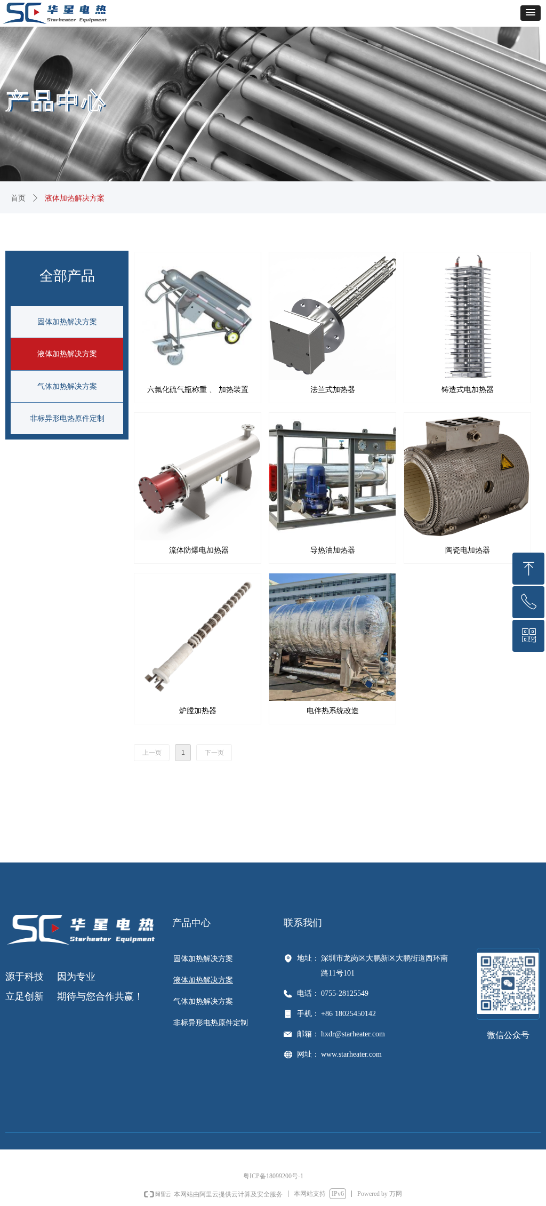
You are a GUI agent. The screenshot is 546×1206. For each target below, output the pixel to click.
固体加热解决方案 (67, 322)
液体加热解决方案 (67, 354)
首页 (18, 198)
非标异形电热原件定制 (67, 418)
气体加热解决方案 (67, 386)
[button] (530, 13)
